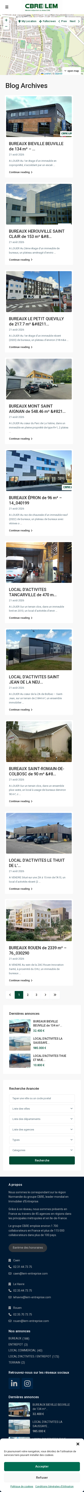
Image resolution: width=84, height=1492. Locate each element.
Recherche (42, 1160)
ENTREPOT (16, 1344)
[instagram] (27, 1383)
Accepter (42, 1466)
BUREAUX (15, 1338)
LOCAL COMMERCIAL (22, 1350)
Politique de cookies (21, 1486)
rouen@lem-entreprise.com (31, 1321)
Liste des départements (26, 1119)
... (54, 165)
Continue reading (19, 172)
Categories (18, 1150)
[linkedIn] (14, 1383)
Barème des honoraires (28, 1247)
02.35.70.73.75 (22, 1314)
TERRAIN (14, 1362)
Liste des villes (21, 1108)
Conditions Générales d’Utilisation (54, 1486)
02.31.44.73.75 (22, 1266)
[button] (78, 1444)
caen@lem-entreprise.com (30, 1273)
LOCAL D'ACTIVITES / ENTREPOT (30, 1356)
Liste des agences (23, 1129)
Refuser (42, 1477)
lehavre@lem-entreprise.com (32, 1297)
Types (16, 1139)
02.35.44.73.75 (22, 1290)
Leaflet (47, 73)
